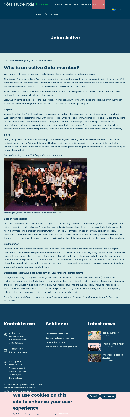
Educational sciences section (60, 338)
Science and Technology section (62, 346)
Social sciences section (57, 333)
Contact (55, 14)
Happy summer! (110, 332)
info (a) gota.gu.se (18, 352)
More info (63, 413)
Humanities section (55, 342)
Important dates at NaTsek (112, 356)
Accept (93, 396)
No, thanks (108, 396)
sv (115, 10)
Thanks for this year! (113, 344)
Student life (41, 14)
